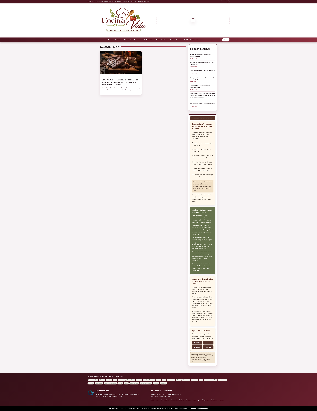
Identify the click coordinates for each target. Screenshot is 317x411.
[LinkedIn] (228, 1)
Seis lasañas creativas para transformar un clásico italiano (202, 63)
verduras (156, 383)
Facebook (197, 342)
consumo (139, 379)
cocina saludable (222, 379)
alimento (179, 379)
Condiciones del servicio (143, 1)
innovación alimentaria (146, 383)
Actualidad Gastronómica (191, 40)
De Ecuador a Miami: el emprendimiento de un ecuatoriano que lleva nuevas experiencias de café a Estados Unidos (202, 95)
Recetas (118, 40)
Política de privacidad (202, 408)
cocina (126, 383)
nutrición (109, 379)
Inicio (110, 40)
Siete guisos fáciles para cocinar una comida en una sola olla (202, 79)
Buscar (225, 39)
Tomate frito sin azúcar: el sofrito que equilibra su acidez (200, 55)
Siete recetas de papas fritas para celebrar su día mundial (202, 71)
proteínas (90, 383)
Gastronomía (148, 40)
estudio (158, 379)
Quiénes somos (91, 1)
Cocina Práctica (161, 40)
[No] (315, 409)
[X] (225, 1)
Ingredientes (175, 40)
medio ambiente (134, 383)
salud (115, 379)
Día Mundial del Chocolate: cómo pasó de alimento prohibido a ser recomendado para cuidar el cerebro (120, 82)
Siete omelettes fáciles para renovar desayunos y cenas (200, 86)
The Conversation (92, 379)
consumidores (99, 383)
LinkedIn (197, 347)
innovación (163, 383)
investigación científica (210, 379)
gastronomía (122, 379)
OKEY (193, 408)
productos (194, 379)
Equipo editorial (99, 1)
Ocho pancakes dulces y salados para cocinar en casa (202, 104)
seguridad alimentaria (149, 379)
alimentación (171, 379)
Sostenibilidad (130, 379)
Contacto (119, 1)
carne (201, 379)
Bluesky (208, 347)
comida (120, 383)
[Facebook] (222, 1)
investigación (186, 379)
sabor (164, 379)
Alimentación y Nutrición (132, 40)
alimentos (101, 379)
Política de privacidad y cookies (130, 1)
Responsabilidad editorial (110, 1)
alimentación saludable (110, 383)
